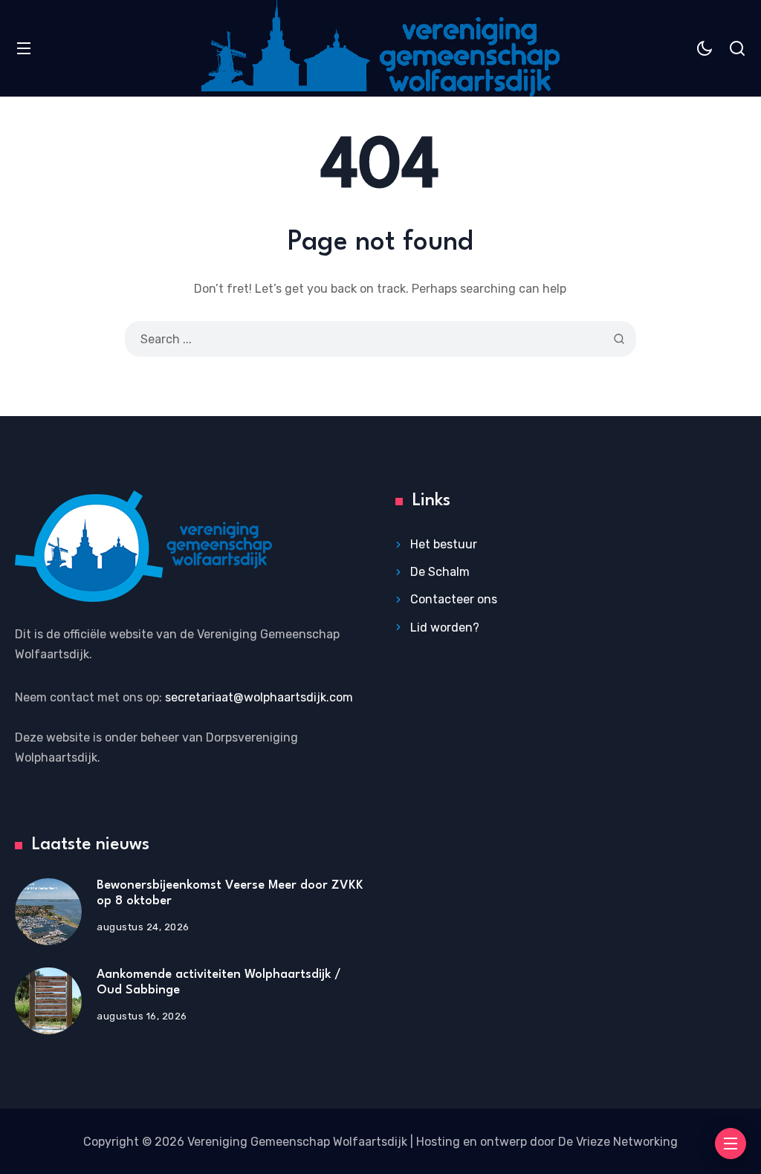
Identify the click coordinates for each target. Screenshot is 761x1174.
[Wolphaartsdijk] (380, 48)
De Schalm (440, 572)
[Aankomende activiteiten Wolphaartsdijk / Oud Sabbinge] (48, 1000)
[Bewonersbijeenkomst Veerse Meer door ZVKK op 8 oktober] (48, 911)
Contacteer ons (453, 599)
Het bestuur (443, 544)
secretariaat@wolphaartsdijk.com (259, 697)
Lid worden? (444, 627)
